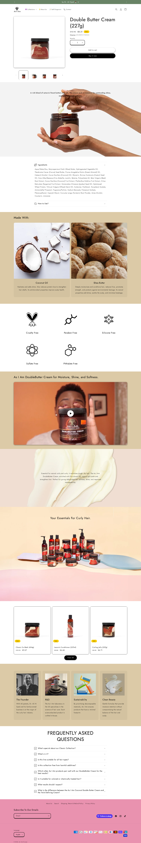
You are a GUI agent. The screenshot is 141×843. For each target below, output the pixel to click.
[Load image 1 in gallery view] (23, 75)
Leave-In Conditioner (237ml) (65, 647)
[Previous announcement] (14, 2)
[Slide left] (16, 75)
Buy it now (93, 56)
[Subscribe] (48, 815)
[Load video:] (70, 413)
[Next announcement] (126, 2)
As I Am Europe (23, 842)
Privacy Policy (90, 803)
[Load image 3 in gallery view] (44, 75)
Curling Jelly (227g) (99, 647)
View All (70, 658)
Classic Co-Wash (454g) (25, 647)
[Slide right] (62, 75)
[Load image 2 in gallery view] (34, 75)
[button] (31, 9)
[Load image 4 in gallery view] (55, 75)
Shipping (72, 35)
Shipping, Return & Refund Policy (72, 803)
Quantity (72, 39)
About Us (49, 803)
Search (56, 803)
